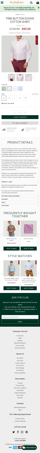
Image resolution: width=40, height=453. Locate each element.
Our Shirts (20, 358)
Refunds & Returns (20, 343)
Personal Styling (20, 373)
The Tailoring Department (20, 414)
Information (20, 379)
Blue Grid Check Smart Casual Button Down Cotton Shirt (28, 280)
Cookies (20, 383)
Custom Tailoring (20, 421)
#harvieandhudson (20, 407)
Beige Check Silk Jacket (11, 239)
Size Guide (35, 94)
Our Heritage (20, 368)
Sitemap (20, 398)
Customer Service (20, 331)
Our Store (20, 360)
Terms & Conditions (20, 388)
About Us (20, 354)
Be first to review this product (20, 33)
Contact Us (20, 336)
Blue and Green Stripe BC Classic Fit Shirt (11, 279)
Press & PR (20, 365)
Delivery (20, 340)
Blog (20, 410)
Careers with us (20, 363)
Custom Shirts (20, 418)
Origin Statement (20, 393)
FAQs (20, 338)
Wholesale (20, 390)
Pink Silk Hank (28, 238)
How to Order (20, 345)
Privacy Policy (20, 385)
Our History (20, 370)
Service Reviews (20, 348)
